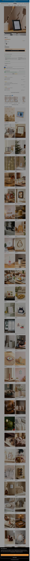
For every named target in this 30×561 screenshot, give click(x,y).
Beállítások (15, 557)
